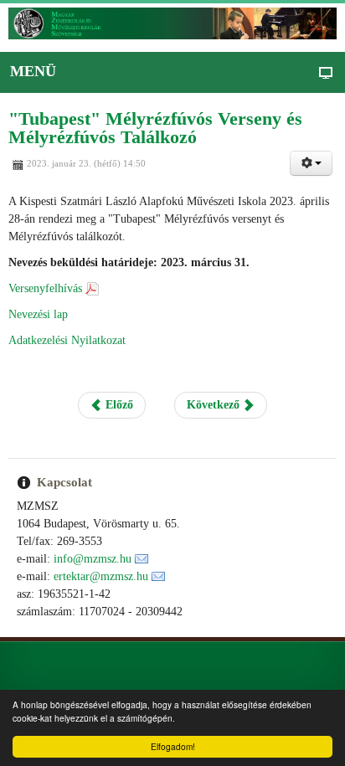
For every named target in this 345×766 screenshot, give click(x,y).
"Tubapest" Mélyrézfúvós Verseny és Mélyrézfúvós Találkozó (155, 127)
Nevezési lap (38, 314)
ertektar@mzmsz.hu (101, 576)
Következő (215, 404)
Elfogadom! (173, 746)
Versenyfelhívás (45, 288)
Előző (117, 404)
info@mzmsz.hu (92, 559)
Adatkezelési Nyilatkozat (67, 340)
